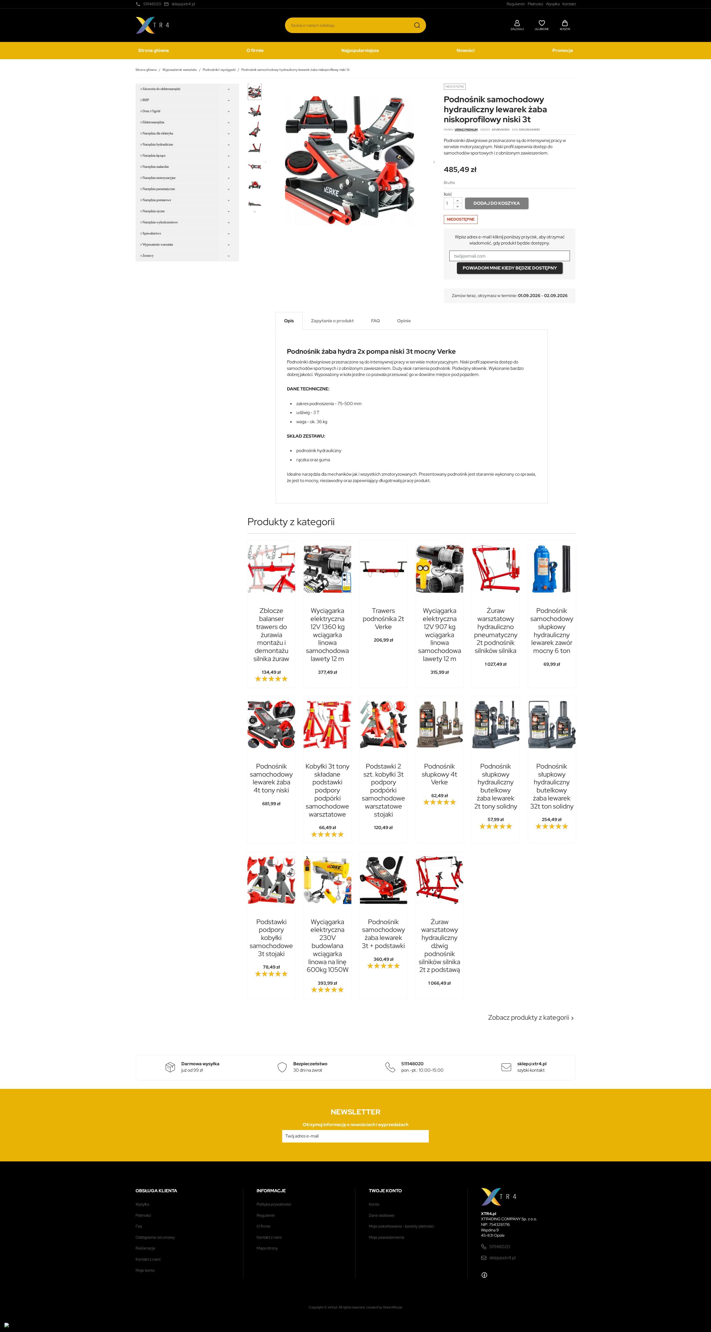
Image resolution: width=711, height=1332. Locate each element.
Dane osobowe (381, 1215)
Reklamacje (145, 1248)
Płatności (143, 1215)
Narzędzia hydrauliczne (157, 144)
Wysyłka (142, 1204)
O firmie (255, 50)
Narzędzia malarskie (155, 167)
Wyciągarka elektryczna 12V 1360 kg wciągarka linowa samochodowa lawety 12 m (327, 634)
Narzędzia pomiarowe (156, 200)
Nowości (466, 50)
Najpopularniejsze (360, 50)
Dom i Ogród (151, 111)
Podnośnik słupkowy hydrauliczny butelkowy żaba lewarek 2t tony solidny (495, 786)
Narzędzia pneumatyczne (158, 189)
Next (254, 211)
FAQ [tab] (375, 321)
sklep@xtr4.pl (502, 1257)
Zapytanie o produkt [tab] (332, 321)
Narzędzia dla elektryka (157, 133)
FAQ (139, 1226)
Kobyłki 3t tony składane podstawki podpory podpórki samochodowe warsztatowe (327, 790)
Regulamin (266, 1215)
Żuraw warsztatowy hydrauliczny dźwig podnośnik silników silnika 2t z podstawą (439, 945)
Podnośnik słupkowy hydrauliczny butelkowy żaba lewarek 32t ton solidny (552, 786)
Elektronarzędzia (153, 122)
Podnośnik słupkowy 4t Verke (439, 774)
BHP (145, 100)
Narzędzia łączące (154, 156)
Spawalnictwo (151, 233)
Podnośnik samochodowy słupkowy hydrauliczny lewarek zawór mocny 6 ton (551, 630)
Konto (374, 1204)
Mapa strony (267, 1248)
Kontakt (569, 3)
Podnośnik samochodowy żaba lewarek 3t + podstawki (383, 933)
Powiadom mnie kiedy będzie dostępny (510, 268)
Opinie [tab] (404, 321)
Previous (254, 86)
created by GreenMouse (384, 1307)
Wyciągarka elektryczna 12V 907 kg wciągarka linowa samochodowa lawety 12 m (439, 634)
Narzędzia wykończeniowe (160, 222)
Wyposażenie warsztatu (157, 244)
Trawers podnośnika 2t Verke (383, 618)
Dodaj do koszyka (497, 203)
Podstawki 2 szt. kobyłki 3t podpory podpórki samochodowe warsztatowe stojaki (383, 790)
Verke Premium (466, 129)
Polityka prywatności (274, 1204)
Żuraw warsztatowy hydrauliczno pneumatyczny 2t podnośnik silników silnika (495, 630)
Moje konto (145, 1270)
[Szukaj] (417, 25)
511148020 (499, 1246)
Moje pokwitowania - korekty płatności (401, 1226)
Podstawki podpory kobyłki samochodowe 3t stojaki (271, 937)
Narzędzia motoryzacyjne (159, 178)
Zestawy (148, 256)
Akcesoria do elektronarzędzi (161, 89)
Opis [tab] (289, 321)
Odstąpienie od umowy (155, 1237)
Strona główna (153, 50)
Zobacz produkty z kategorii (532, 1018)
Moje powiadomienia (386, 1237)
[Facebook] (484, 1275)
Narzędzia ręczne (153, 211)
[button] (517, 24)
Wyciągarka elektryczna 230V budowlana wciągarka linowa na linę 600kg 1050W (328, 945)
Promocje (562, 50)
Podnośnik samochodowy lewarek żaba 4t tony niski (271, 778)
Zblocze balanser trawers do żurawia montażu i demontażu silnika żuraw (271, 634)
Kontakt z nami (148, 1259)
